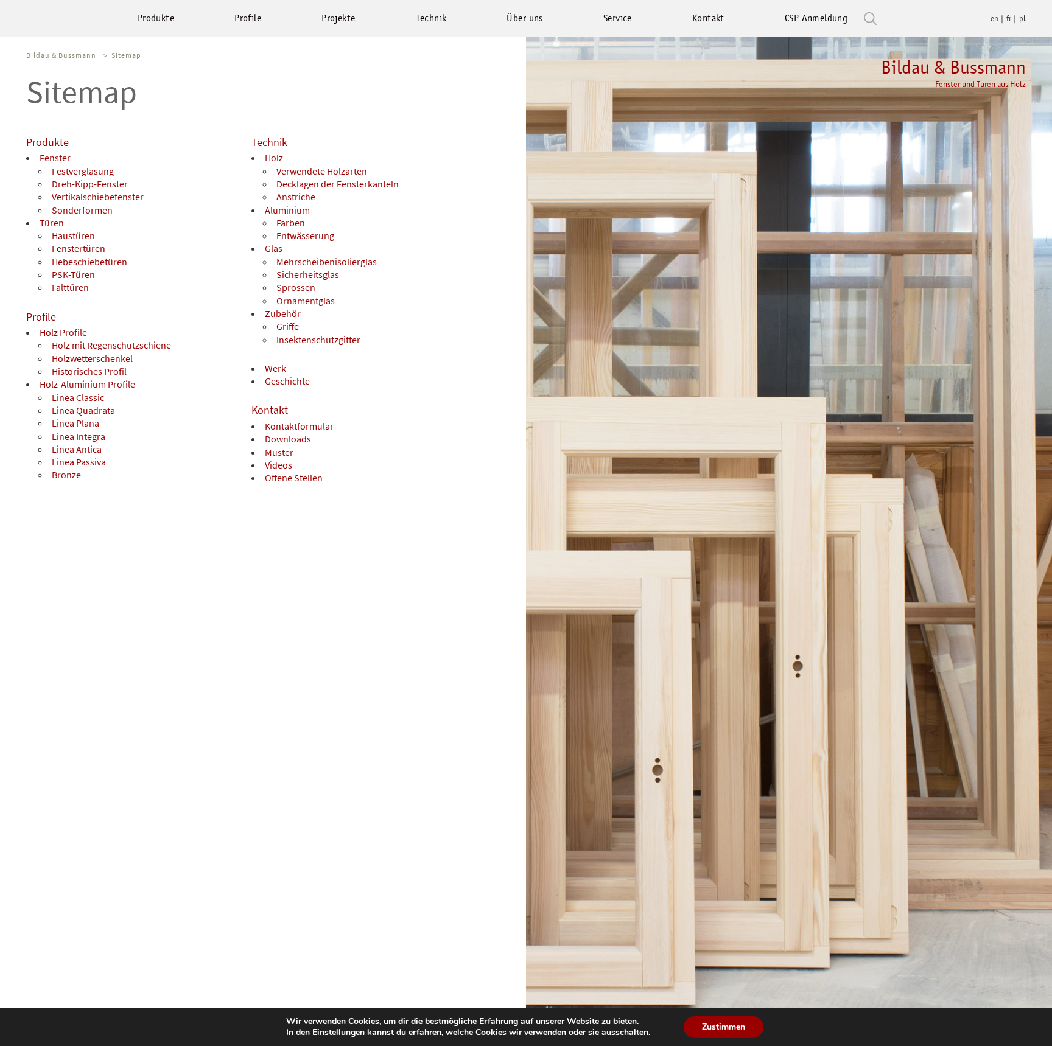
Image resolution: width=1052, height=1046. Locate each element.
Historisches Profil (89, 371)
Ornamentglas (305, 301)
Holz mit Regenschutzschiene (111, 345)
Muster (279, 452)
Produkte (156, 18)
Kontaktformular (299, 426)
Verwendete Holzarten (321, 171)
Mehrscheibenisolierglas (326, 262)
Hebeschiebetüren (89, 262)
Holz (274, 158)
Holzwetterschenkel (92, 358)
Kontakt (708, 18)
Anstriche (295, 196)
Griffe (287, 326)
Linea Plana (75, 423)
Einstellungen (338, 1032)
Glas (273, 248)
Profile (247, 18)
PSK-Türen (73, 274)
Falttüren (70, 287)
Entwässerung (305, 235)
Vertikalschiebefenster (98, 196)
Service (617, 18)
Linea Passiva (79, 462)
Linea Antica (77, 449)
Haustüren (73, 235)
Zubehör (283, 313)
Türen (52, 223)
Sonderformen (82, 210)
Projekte (338, 18)
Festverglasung (83, 171)
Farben (290, 223)
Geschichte (287, 381)
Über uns (524, 18)
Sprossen (295, 287)
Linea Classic (78, 397)
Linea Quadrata (83, 410)
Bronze (66, 475)
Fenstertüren (78, 248)
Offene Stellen (294, 478)
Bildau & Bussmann (953, 73)
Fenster (55, 158)
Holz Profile (63, 332)
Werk (275, 368)
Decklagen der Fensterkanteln (337, 184)
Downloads (288, 439)
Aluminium (287, 210)
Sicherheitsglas (307, 274)
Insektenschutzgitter (318, 339)
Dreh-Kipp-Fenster (90, 184)
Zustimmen (723, 1027)
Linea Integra (78, 436)
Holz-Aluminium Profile (87, 384)
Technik (431, 18)
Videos (278, 465)
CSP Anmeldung (816, 18)
